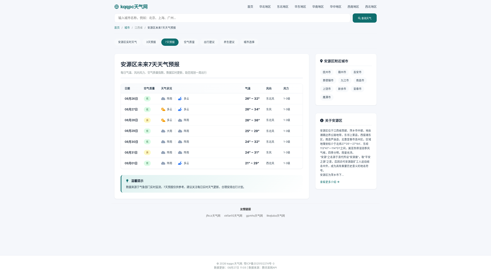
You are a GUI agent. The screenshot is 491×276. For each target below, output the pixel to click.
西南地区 (353, 6)
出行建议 (209, 42)
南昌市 (360, 80)
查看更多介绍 (328, 181)
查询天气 (366, 18)
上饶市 (327, 88)
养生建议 (229, 42)
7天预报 (170, 42)
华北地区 (265, 6)
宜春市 (357, 88)
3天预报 (151, 42)
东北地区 (282, 6)
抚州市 (327, 72)
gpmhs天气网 (254, 215)
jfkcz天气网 (213, 215)
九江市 (345, 80)
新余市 (342, 88)
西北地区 (371, 6)
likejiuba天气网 (276, 215)
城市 (127, 27)
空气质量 (189, 42)
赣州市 (342, 72)
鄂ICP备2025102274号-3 (259, 263)
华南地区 (318, 6)
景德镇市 (328, 80)
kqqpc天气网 (134, 6)
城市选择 (249, 42)
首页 (250, 6)
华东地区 (300, 6)
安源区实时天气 (127, 42)
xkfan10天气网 (233, 215)
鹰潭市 (327, 97)
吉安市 (357, 72)
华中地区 (335, 6)
